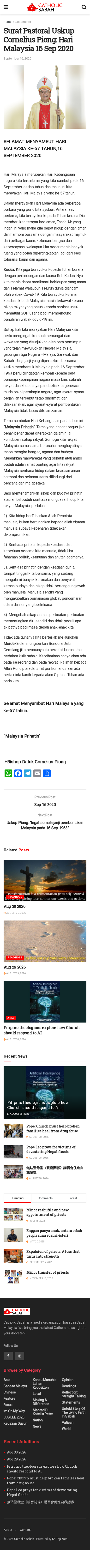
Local (37, 1394)
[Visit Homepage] (44, 7)
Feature (9, 1398)
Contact (25, 1530)
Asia (10, 1018)
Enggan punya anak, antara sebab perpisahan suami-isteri (54, 1233)
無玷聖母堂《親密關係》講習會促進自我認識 (40, 1502)
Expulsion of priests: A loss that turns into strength (53, 1254)
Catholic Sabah (24, 1539)
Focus (8, 1405)
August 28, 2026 (16, 1039)
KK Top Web (59, 1539)
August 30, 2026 (16, 913)
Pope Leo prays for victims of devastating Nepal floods (51, 1149)
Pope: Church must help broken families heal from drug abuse (53, 1128)
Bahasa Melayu (15, 1386)
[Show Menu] (6, 7)
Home (8, 22)
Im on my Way (14, 1411)
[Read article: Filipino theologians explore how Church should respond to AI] (45, 1002)
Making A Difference (41, 1402)
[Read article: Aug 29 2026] (45, 941)
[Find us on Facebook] (8, 1356)
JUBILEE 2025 (14, 1417)
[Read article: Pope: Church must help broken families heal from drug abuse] (13, 1131)
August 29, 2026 (16, 973)
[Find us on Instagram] (19, 1356)
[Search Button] (84, 7)
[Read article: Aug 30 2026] (45, 881)
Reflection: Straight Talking (74, 1394)
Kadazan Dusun (15, 1423)
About (8, 1530)
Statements (23, 22)
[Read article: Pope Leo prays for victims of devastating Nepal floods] (13, 1151)
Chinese (10, 1392)
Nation (38, 1420)
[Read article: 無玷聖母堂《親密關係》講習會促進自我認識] (13, 1172)
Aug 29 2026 (14, 966)
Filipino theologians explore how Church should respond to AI (42, 1030)
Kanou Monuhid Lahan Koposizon (44, 1383)
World (66, 1429)
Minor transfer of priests (47, 1272)
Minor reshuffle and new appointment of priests (47, 1212)
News (37, 1426)
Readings (14, 896)
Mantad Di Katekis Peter (43, 1412)
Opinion (67, 1380)
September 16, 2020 (17, 58)
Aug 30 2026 (14, 906)
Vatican (67, 1422)
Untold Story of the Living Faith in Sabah (73, 1412)
